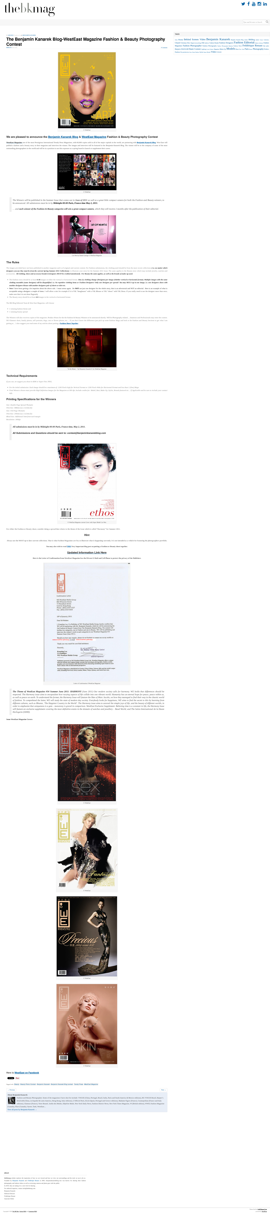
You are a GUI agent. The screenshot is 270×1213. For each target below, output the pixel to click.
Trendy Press (78, 1084)
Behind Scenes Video (195, 39)
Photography (258, 49)
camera (257, 40)
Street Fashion (195, 52)
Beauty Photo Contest (28, 1084)
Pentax (250, 49)
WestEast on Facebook (26, 1072)
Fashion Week (238, 46)
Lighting (203, 49)
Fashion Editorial (244, 42)
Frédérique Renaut (252, 45)
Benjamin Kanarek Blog (63, 137)
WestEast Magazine (94, 137)
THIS (69, 546)
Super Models (207, 52)
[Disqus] (86, 1141)
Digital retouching (196, 43)
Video (213, 51)
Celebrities (266, 39)
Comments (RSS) (33, 1211)
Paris (247, 49)
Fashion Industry (259, 43)
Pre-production (184, 52)
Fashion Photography (209, 46)
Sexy (190, 52)
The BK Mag (15, 1211)
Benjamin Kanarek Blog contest (62, 1084)
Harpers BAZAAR (181, 49)
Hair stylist (266, 46)
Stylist (201, 52)
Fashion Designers (226, 43)
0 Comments (164, 47)
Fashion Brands (214, 43)
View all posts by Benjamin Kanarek (22, 1110)
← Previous (11, 1090)
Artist (176, 39)
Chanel (177, 43)
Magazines (216, 49)
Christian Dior (185, 43)
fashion (207, 43)
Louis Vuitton (210, 49)
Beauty (16, 1084)
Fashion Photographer (192, 45)
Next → (163, 1090)
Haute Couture (195, 49)
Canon (261, 39)
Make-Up (223, 49)
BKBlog (9, 47)
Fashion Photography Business (225, 46)
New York (241, 49)
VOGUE (219, 52)
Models (230, 48)
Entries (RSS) (23, 1211)
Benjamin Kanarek (43, 1084)
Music (237, 49)
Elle (203, 43)
